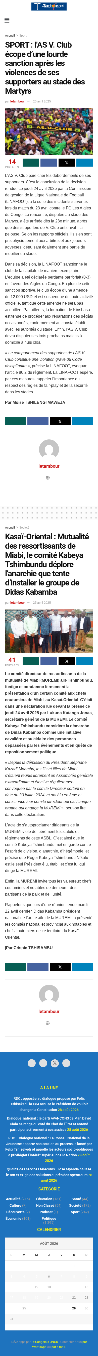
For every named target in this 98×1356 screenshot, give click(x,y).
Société (24, 527)
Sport (23, 35)
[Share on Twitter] (67, 163)
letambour (17, 101)
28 (61, 1308)
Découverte (15, 1212)
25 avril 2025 (42, 101)
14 (61, 1287)
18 (24, 1297)
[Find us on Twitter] (55, 1063)
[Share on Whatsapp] (31, 163)
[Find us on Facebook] (32, 1063)
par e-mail (58, 1347)
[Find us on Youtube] (66, 1063)
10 (11, 1287)
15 (74, 1287)
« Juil (47, 1327)
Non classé (45, 1205)
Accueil (10, 35)
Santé (76, 1199)
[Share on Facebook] (48, 163)
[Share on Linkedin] (84, 163)
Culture (15, 1205)
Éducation (44, 1199)
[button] (7, 20)
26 (36, 1308)
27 (49, 1308)
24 (11, 1308)
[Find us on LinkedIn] (43, 1063)
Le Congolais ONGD (44, 1342)
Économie (13, 1218)
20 (49, 1297)
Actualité (13, 1199)
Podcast (46, 1212)
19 (36, 1297)
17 (11, 1297)
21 (61, 1297)
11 (24, 1287)
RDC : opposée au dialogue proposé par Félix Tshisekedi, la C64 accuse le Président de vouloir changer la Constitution (49, 1104)
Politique (49, 1218)
